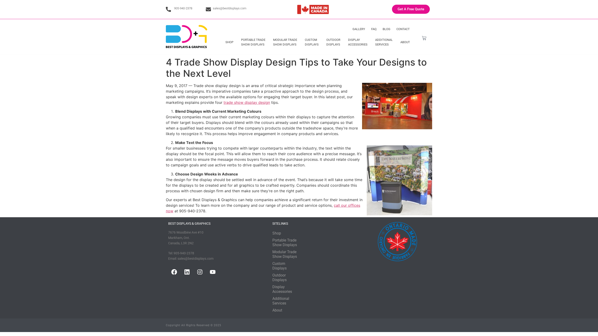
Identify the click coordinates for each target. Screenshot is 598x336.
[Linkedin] (187, 272)
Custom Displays (312, 42)
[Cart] (424, 38)
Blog (386, 29)
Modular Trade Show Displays (285, 42)
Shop (229, 42)
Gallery (358, 29)
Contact (403, 29)
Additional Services (384, 42)
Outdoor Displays (333, 42)
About (405, 42)
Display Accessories (357, 42)
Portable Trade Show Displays (253, 42)
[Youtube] (212, 272)
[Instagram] (200, 272)
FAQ (374, 29)
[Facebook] (174, 272)
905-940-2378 (183, 8)
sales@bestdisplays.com (229, 8)
